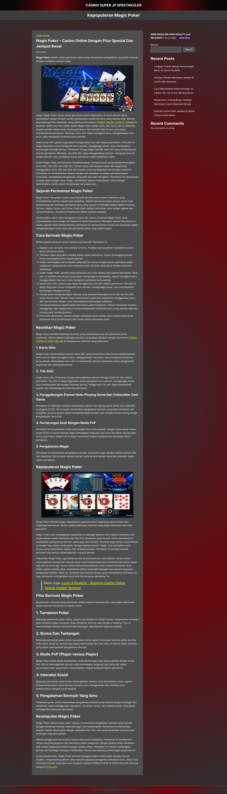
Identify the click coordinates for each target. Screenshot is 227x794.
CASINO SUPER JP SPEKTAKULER (118, 790)
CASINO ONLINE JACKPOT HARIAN (115, 122)
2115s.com (51, 767)
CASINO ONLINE (43, 36)
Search (154, 45)
